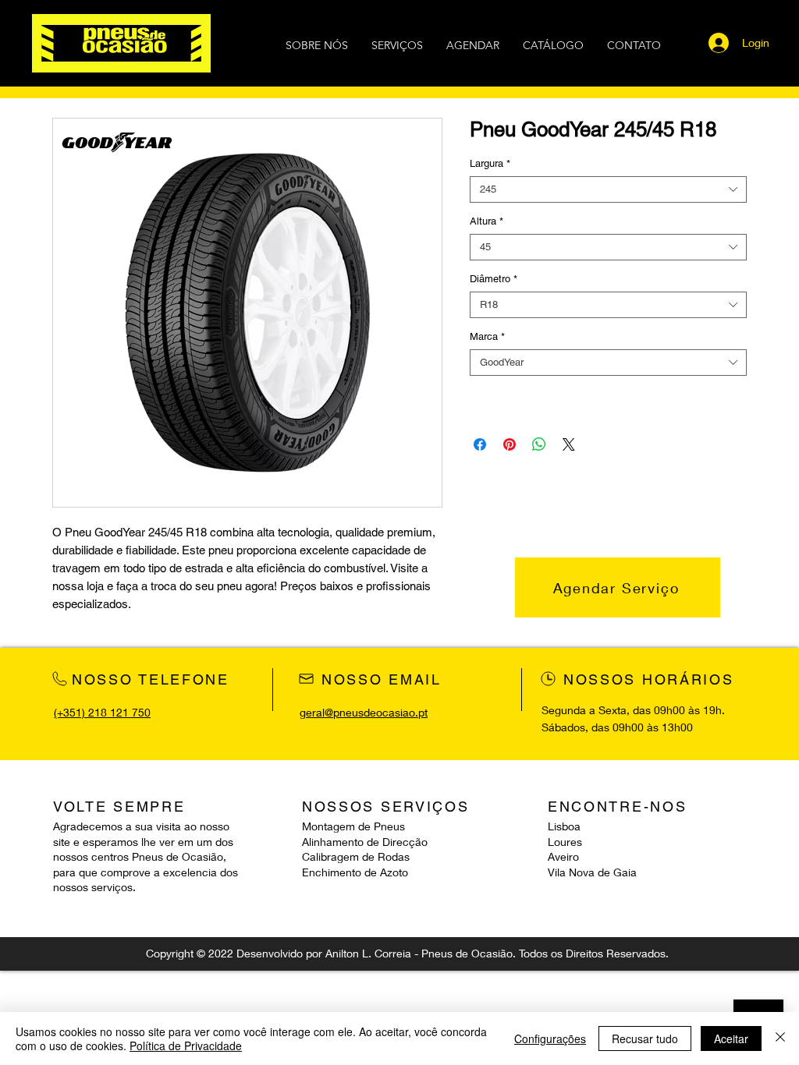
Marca (487, 336)
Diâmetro (493, 279)
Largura (490, 163)
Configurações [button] (550, 1038)
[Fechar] (780, 1038)
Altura (486, 221)
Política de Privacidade (186, 1045)
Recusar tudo (645, 1038)
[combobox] (608, 189)
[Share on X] (568, 444)
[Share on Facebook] (480, 444)
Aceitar (731, 1038)
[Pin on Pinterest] (509, 444)
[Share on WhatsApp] (539, 444)
